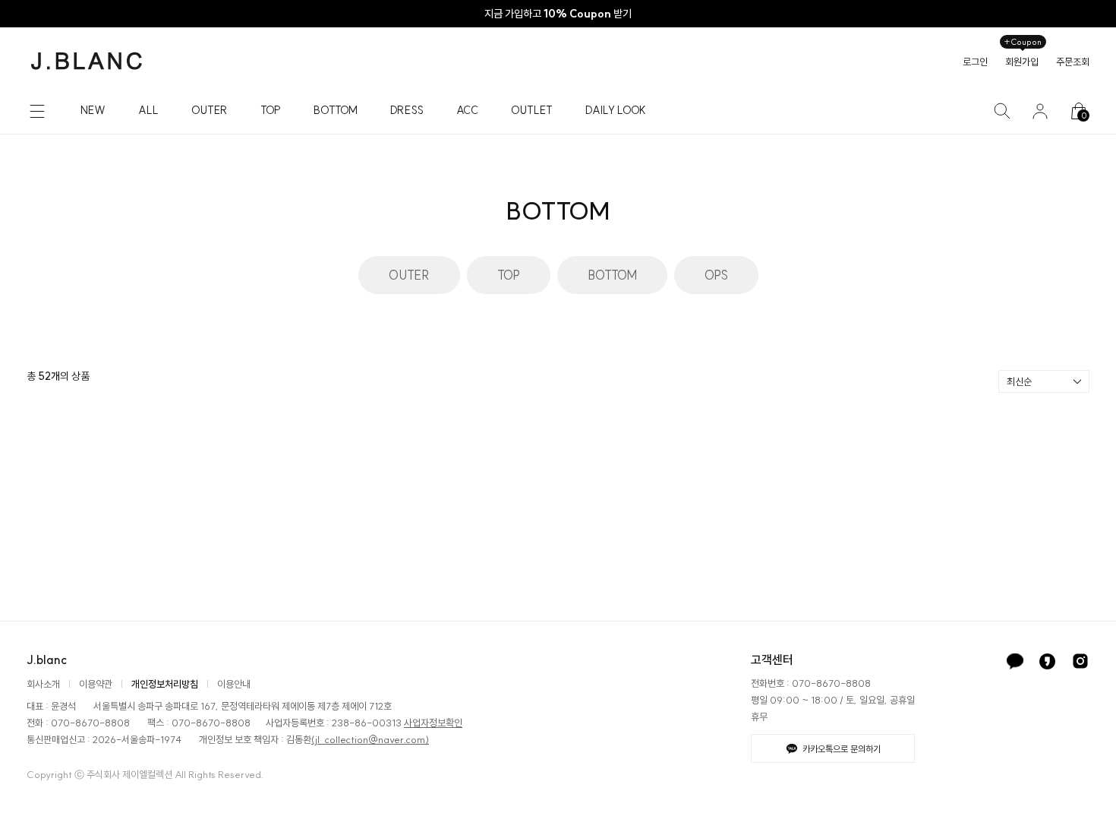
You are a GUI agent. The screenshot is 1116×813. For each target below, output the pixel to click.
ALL (148, 110)
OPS (716, 275)
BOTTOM (336, 110)
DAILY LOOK (615, 110)
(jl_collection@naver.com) (370, 739)
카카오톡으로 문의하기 (841, 748)
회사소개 (43, 684)
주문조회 (1072, 61)
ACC (467, 110)
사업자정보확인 (433, 723)
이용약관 (95, 684)
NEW (93, 110)
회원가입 (1022, 61)
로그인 (975, 61)
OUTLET (532, 110)
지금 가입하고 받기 (558, 14)
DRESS (407, 110)
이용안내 (234, 684)
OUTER (209, 110)
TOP (270, 110)
